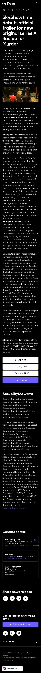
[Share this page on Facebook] (25, 598)
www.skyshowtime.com (14, 508)
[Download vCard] (35, 539)
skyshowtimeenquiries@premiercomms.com (22, 545)
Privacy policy (8, 658)
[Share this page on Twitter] (12, 598)
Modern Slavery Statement (25, 658)
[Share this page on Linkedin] (18, 598)
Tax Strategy (8, 660)
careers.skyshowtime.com (15, 558)
